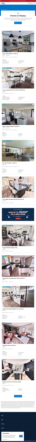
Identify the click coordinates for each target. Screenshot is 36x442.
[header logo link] (3, 3)
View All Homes (4, 9)
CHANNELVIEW (30, 3)
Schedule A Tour (18, 22)
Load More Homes (18, 396)
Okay (21, 436)
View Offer (18, 218)
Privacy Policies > (4, 439)
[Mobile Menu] (34, 3)
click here (19, 216)
